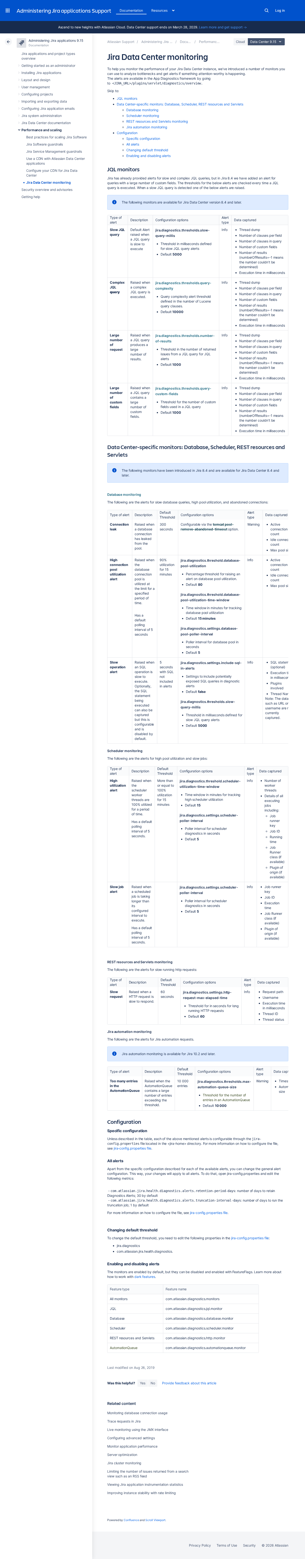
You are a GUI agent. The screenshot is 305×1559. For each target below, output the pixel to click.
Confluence (131, 1520)
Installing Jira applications (41, 73)
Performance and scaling (41, 130)
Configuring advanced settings (131, 1438)
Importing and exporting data (44, 101)
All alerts (132, 144)
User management (35, 87)
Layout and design (35, 80)
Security (249, 1545)
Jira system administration (41, 116)
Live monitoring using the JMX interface (137, 1430)
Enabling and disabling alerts (148, 156)
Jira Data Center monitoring (48, 182)
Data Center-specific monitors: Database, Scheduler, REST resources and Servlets (180, 104)
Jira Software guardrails (44, 144)
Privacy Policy (200, 1545)
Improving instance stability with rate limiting (141, 1493)
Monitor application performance (132, 1446)
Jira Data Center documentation (46, 123)
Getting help (30, 197)
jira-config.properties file (132, 1148)
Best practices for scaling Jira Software (56, 137)
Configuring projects (37, 94)
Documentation (131, 10)
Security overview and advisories (46, 190)
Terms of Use (227, 1545)
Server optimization (122, 1455)
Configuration (127, 133)
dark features (144, 1277)
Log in (280, 10)
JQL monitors (127, 98)
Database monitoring (142, 110)
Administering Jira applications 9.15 (56, 40)
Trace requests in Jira (123, 1421)
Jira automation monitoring (146, 127)
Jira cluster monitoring (124, 1463)
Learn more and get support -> (223, 27)
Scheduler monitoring (142, 116)
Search (266, 10)
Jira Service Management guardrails (54, 151)
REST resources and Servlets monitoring (157, 121)
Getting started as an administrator (48, 65)
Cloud (240, 42)
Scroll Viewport (155, 1520)
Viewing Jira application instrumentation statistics (145, 1484)
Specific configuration (143, 138)
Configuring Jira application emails (48, 108)
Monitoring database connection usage (137, 1413)
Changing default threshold (147, 150)
